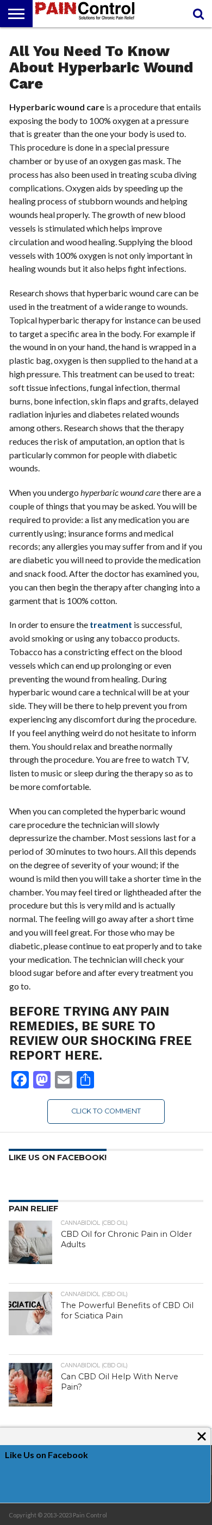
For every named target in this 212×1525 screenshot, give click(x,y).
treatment (111, 624)
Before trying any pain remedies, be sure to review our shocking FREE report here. (100, 1033)
